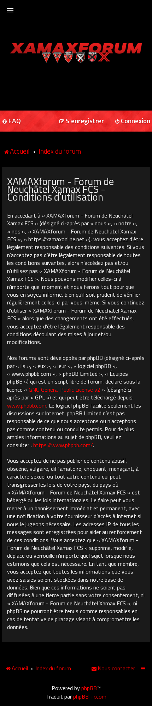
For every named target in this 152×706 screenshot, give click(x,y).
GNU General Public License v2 (64, 389)
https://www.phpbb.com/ (63, 445)
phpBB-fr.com (89, 696)
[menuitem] (81, 121)
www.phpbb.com (26, 405)
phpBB (89, 688)
